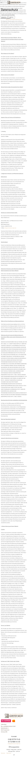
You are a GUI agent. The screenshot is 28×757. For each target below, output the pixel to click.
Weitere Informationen (11, 19)
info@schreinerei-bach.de (10, 228)
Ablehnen (11, 17)
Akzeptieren (4, 17)
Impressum (3, 753)
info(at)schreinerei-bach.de (14, 743)
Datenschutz (8, 753)
